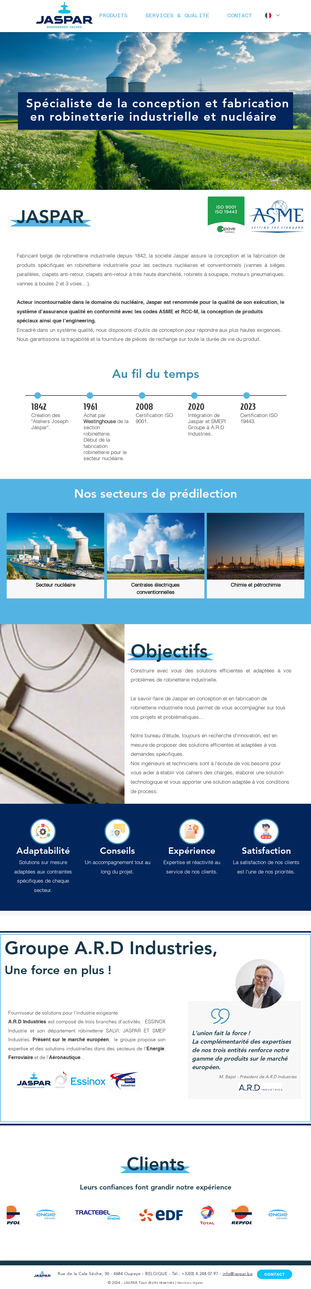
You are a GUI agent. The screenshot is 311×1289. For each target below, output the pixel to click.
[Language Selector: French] (271, 15)
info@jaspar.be (238, 1273)
